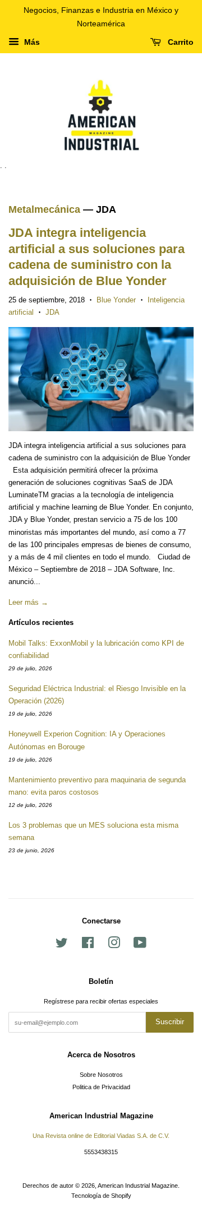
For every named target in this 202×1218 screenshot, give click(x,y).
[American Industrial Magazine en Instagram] (114, 945)
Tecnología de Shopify (101, 1195)
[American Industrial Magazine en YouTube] (140, 945)
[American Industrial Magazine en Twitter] (62, 945)
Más (31, 42)
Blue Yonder (116, 300)
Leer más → (28, 602)
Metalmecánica (44, 209)
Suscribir (169, 1022)
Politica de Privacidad (101, 1087)
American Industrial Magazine (138, 1185)
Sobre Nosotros (101, 1074)
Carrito (180, 42)
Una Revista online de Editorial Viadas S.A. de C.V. (101, 1135)
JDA (52, 312)
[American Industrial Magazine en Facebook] (87, 945)
